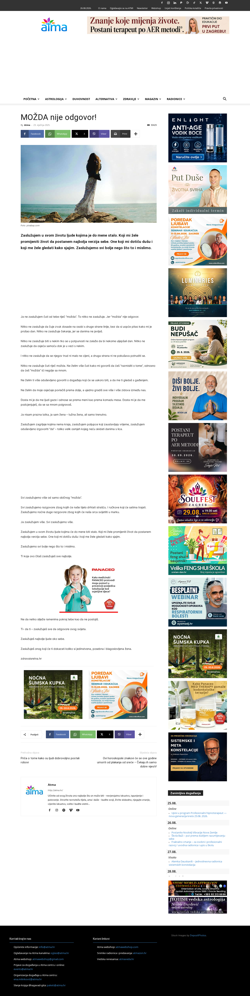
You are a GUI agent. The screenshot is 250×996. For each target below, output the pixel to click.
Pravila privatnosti (214, 8)
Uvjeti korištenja (173, 8)
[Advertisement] (125, 65)
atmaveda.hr (126, 959)
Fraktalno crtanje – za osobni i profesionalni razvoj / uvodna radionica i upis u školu (195, 843)
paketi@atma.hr (56, 985)
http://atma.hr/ (55, 790)
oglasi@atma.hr (60, 953)
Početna (29, 99)
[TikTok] (194, 2)
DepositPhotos (198, 935)
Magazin (151, 99)
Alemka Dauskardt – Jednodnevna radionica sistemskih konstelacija (195, 863)
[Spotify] (65, 810)
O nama (102, 8)
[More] (136, 134)
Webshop (156, 8)
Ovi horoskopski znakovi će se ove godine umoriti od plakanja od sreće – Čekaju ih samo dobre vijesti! (127, 762)
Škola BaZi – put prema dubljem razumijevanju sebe (197, 837)
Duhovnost (81, 99)
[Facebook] (162, 2)
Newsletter (142, 8)
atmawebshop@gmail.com (48, 959)
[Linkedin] (175, 2)
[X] (201, 2)
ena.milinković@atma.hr (28, 979)
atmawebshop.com (127, 947)
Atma (27, 124)
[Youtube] (226, 2)
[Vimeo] (207, 2)
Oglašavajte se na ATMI (121, 8)
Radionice (174, 99)
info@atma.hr (47, 947)
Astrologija (54, 99)
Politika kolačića (193, 8)
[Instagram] (168, 2)
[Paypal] (181, 2)
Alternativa (105, 99)
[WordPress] (220, 2)
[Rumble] (188, 2)
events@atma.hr (23, 969)
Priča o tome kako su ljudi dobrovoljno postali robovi (50, 760)
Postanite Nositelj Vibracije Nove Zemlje (194, 832)
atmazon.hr (139, 953)
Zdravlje (129, 99)
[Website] (213, 2)
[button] (224, 99)
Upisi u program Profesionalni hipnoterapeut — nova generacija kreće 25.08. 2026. (198, 814)
